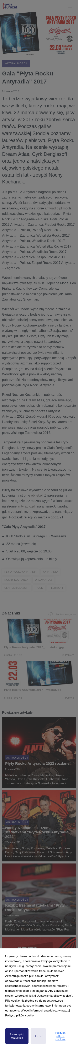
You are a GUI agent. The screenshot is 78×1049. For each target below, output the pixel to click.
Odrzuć (38, 1036)
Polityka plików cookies (60, 1036)
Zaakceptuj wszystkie (17, 1036)
